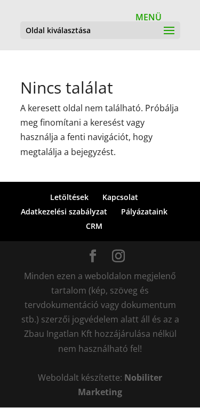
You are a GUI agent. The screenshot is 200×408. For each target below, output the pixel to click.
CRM (94, 226)
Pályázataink (144, 211)
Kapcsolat (120, 197)
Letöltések (69, 197)
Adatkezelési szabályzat (64, 211)
